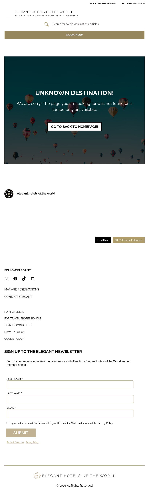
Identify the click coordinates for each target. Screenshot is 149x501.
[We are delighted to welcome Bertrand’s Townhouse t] (137, 207)
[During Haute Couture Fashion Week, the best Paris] (65, 218)
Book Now (74, 35)
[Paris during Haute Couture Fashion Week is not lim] (47, 218)
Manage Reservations (21, 289)
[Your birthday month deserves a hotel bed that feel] (11, 207)
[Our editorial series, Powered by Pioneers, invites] (47, 207)
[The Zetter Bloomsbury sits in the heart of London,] (65, 230)
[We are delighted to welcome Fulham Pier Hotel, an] (29, 207)
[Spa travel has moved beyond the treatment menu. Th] (11, 218)
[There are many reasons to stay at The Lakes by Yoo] (83, 207)
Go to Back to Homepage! (74, 127)
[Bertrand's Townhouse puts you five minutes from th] (119, 207)
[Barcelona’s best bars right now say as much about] (29, 230)
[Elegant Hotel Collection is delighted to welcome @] (11, 230)
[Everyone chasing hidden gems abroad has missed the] (65, 207)
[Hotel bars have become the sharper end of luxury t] (119, 218)
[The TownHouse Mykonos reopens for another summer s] (119, 230)
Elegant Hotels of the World (43, 12)
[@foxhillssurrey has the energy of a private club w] (137, 218)
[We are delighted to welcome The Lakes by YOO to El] (101, 207)
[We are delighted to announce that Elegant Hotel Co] (101, 218)
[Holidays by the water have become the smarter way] (29, 218)
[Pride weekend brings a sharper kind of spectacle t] (83, 218)
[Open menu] (8, 14)
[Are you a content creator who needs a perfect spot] (101, 230)
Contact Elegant (18, 296)
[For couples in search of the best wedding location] (47, 230)
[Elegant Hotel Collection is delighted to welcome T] (83, 230)
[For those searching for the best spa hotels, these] (137, 230)
